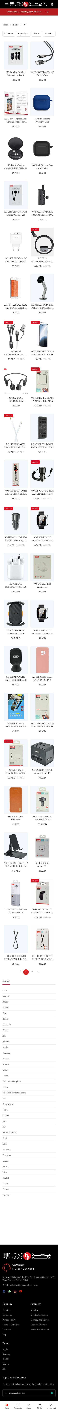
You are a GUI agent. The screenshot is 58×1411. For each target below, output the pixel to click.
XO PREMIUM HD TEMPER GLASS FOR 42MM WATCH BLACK (42, 539)
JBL (4, 1369)
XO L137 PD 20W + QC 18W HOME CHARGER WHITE (16, 260)
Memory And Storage (40, 1320)
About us (6, 1310)
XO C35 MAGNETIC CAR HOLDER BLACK (16, 678)
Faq (4, 1334)
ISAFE (5, 1359)
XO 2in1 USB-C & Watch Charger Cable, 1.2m (15, 213)
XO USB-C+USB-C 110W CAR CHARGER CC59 (42, 492)
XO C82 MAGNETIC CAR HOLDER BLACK (42, 911)
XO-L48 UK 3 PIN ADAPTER (42, 585)
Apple (5, 1349)
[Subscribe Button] (52, 1393)
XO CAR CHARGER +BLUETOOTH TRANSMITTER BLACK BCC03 (42, 818)
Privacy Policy (8, 1320)
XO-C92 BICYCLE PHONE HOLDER (15, 632)
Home (5, 25)
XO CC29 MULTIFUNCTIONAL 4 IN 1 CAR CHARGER (42, 260)
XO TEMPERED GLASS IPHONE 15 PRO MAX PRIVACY (42, 400)
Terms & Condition (10, 1325)
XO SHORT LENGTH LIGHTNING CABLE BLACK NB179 (42, 958)
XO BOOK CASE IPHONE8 (16, 818)
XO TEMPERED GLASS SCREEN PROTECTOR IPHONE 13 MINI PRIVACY (42, 725)
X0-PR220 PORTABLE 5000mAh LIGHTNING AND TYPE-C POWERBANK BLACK (42, 214)
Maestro (5, 1364)
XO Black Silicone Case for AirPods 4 (42, 167)
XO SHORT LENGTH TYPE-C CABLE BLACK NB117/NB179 (15, 958)
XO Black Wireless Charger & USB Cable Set (15, 167)
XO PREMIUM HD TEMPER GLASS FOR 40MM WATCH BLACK (42, 632)
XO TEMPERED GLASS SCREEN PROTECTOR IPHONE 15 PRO (42, 353)
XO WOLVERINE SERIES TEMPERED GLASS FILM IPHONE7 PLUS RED (15, 725)
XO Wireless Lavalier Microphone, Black (15, 73)
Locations (6, 1330)
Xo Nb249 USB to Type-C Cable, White (42, 73)
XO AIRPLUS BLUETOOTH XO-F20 (15, 585)
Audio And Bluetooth (40, 1330)
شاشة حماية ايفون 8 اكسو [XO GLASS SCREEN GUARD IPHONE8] (16, 307)
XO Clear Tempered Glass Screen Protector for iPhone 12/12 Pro (15, 120)
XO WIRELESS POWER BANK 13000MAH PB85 (42, 446)
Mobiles (34, 1310)
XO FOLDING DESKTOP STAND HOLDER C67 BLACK (16, 865)
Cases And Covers (38, 1325)
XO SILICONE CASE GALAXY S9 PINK (42, 678)
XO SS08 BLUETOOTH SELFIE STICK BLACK (16, 492)
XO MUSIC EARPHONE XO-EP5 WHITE (15, 911)
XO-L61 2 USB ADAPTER (42, 864)
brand (15, 25)
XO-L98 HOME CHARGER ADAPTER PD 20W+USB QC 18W (15, 772)
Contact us (7, 1315)
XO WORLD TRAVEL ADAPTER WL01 (42, 771)
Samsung (6, 1354)
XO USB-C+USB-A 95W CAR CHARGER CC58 (15, 539)
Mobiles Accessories (39, 1315)
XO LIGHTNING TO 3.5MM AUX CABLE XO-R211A (16, 446)
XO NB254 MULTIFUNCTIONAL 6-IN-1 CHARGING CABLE (16, 353)
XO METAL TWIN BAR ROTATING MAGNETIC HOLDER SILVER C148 (42, 307)
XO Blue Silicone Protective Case (42, 120)
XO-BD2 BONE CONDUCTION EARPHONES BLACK (15, 400)
